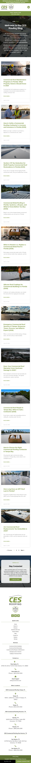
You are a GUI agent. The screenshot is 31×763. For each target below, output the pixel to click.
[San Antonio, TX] (15, 746)
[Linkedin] (18, 615)
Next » (22, 550)
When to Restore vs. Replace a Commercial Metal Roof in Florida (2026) (14, 246)
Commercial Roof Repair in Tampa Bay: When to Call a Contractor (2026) (13, 409)
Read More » (6, 96)
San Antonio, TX (15, 748)
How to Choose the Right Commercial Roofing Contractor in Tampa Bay (15, 449)
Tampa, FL (15, 696)
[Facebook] (15, 615)
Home (13, 21)
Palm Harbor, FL (15, 664)
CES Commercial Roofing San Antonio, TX (15, 733)
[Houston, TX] (15, 724)
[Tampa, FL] (15, 693)
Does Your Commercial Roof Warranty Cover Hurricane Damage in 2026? (13, 368)
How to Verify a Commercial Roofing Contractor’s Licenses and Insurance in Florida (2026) (14, 125)
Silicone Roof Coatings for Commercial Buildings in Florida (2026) (15, 286)
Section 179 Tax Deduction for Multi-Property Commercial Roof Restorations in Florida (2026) (15, 165)
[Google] (12, 615)
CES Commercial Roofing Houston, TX (15, 711)
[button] (28, 7)
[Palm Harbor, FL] (14, 662)
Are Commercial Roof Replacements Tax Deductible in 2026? (15, 529)
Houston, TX (15, 726)
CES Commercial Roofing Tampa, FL (15, 690)
